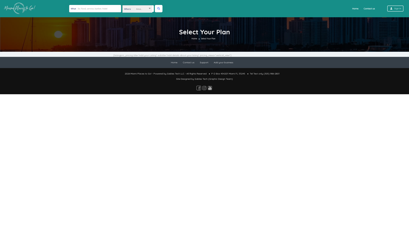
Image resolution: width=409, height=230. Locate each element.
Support (204, 62)
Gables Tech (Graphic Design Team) (214, 78)
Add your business (223, 62)
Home (355, 8)
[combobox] (137, 9)
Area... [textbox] (139, 9)
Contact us (369, 8)
